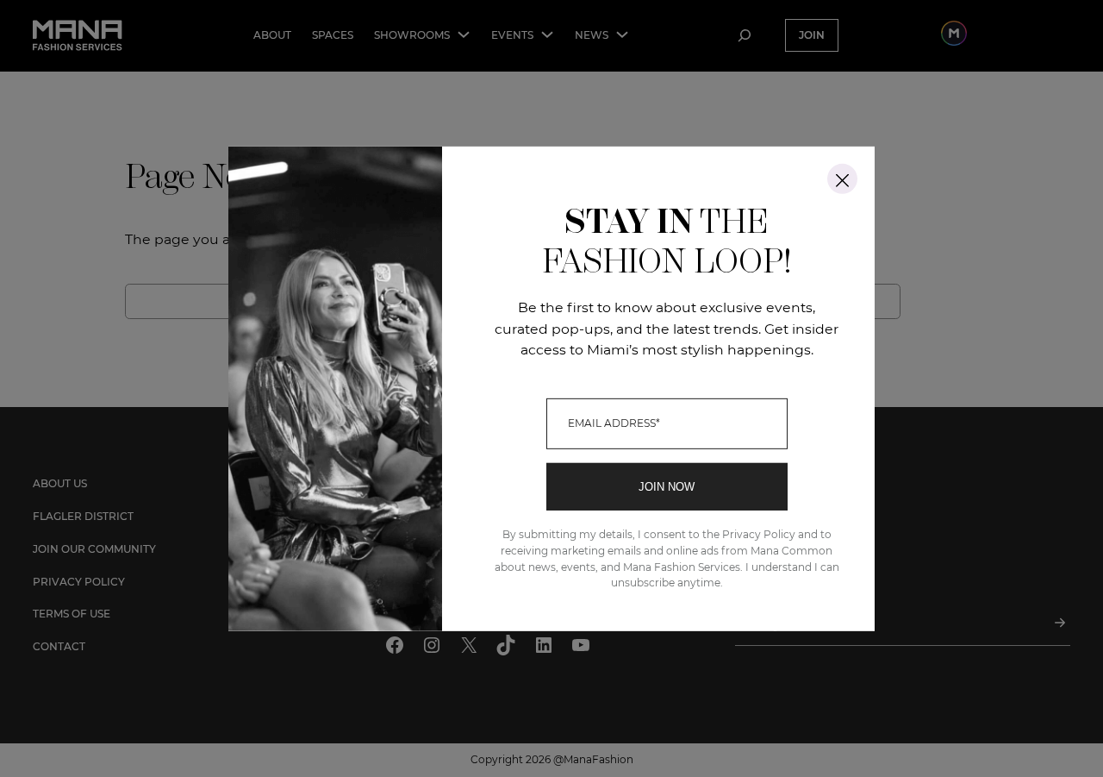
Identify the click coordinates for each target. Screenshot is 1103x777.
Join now (667, 486)
